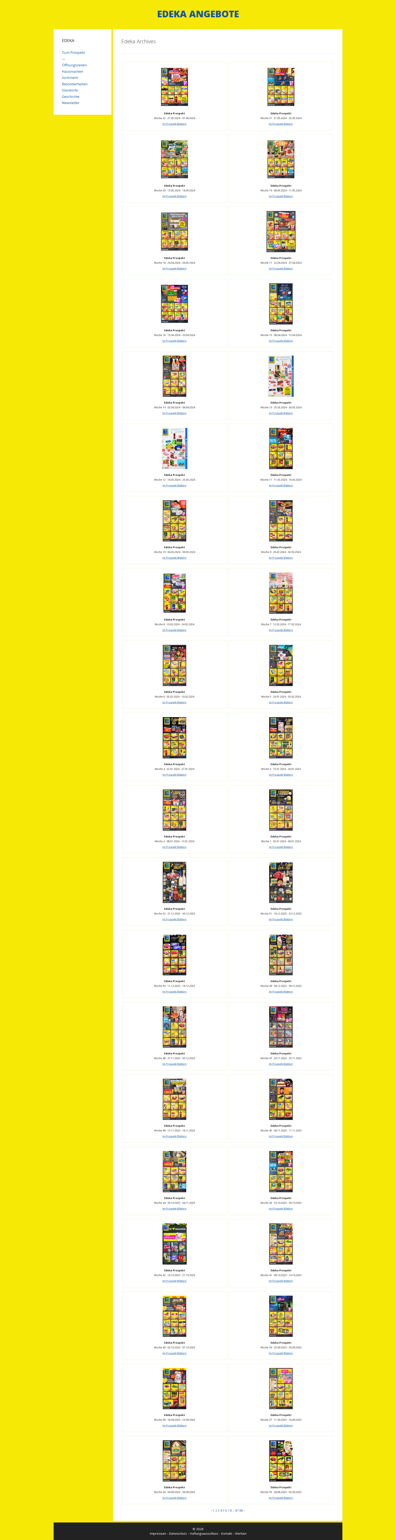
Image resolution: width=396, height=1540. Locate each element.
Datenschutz (178, 1533)
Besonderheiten (74, 84)
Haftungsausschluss (204, 1533)
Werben (240, 1533)
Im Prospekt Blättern (174, 124)
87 (237, 1510)
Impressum (158, 1533)
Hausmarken (72, 71)
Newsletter (70, 102)
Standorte (70, 90)
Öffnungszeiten (74, 65)
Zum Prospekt (73, 52)
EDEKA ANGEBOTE (198, 13)
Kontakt (226, 1533)
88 (241, 1510)
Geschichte (70, 96)
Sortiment (70, 77)
